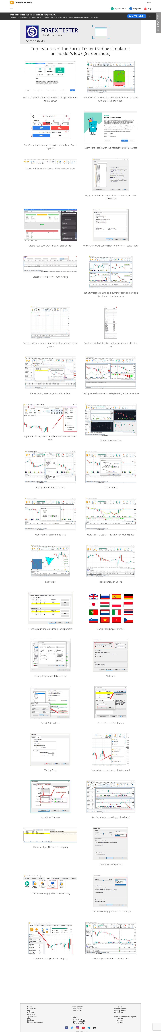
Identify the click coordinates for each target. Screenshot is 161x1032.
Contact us (118, 1012)
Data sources (77, 1011)
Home (29, 1007)
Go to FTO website (136, 16)
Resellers (120, 1022)
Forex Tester (77, 1019)
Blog (29, 1018)
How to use (32, 1009)
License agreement (35, 1022)
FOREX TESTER (24, 2)
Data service (77, 1009)
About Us (118, 1007)
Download (31, 1014)
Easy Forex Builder (79, 1021)
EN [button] (148, 2)
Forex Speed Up (78, 1023)
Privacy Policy (120, 1011)
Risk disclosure (120, 1009)
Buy (28, 1011)
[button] (118, 8)
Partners (120, 1020)
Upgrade (30, 1012)
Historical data (77, 1007)
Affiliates (120, 1019)
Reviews (30, 1020)
